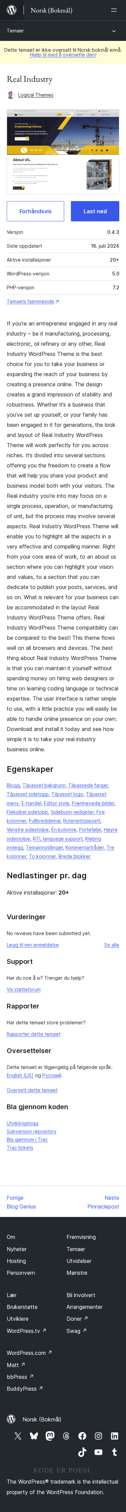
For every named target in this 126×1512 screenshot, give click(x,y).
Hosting (16, 1261)
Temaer (15, 30)
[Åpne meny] (115, 10)
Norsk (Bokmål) (42, 1419)
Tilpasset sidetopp (28, 794)
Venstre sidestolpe (28, 829)
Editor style (56, 803)
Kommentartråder (85, 847)
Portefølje (90, 829)
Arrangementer (84, 1306)
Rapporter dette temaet (33, 1034)
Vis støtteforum (24, 989)
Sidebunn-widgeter (72, 812)
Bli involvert (81, 1295)
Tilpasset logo (67, 794)
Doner (77, 1318)
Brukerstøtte (22, 1306)
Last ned (95, 211)
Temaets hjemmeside (30, 301)
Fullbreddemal (44, 821)
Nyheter (17, 1249)
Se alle (111, 945)
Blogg (13, 785)
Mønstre (77, 1272)
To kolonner (42, 856)
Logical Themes (35, 95)
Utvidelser (79, 1261)
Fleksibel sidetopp (27, 812)
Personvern (21, 1272)
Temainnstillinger (44, 847)
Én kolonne (63, 829)
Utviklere (18, 1318)
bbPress (20, 1376)
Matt (16, 1365)
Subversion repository (31, 1131)
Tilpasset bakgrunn (44, 785)
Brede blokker (74, 856)
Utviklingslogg (22, 1123)
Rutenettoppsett (81, 821)
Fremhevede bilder (93, 803)
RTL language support (58, 839)
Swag (77, 1330)
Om (11, 1237)
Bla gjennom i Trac (27, 1139)
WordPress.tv (27, 1330)
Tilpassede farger (88, 785)
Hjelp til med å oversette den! (63, 54)
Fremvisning (81, 1237)
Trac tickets (20, 1147)
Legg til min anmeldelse (33, 945)
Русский (51, 1075)
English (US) (20, 1075)
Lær (11, 1295)
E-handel (31, 803)
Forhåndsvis (35, 211)
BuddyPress (25, 1388)
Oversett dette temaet (32, 1090)
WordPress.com (29, 1352)
